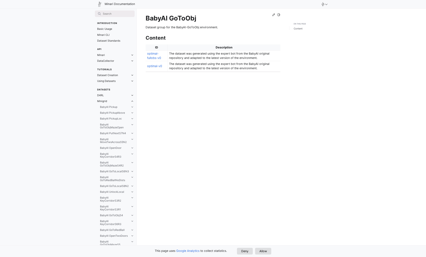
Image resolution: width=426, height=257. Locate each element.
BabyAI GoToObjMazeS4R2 (112, 164)
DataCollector (105, 60)
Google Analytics (188, 251)
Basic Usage (104, 28)
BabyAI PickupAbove (112, 112)
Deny (244, 251)
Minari (101, 55)
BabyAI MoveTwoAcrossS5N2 (113, 141)
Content (298, 28)
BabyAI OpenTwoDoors (114, 235)
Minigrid (102, 101)
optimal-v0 (154, 66)
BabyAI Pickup (108, 107)
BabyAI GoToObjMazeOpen (112, 126)
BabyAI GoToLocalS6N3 (114, 171)
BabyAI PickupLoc (111, 118)
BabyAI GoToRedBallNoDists (112, 179)
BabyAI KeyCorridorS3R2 (110, 199)
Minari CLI (103, 34)
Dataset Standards (108, 40)
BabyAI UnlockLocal (112, 191)
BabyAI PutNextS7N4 (113, 133)
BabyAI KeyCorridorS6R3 (110, 223)
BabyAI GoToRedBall (112, 230)
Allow (263, 251)
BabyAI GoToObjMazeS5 (110, 243)
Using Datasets (106, 81)
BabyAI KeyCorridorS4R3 (110, 155)
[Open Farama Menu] (324, 4)
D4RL (100, 95)
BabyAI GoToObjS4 (111, 215)
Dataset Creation (107, 75)
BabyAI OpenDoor (110, 147)
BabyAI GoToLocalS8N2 (114, 186)
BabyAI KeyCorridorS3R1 (110, 208)
